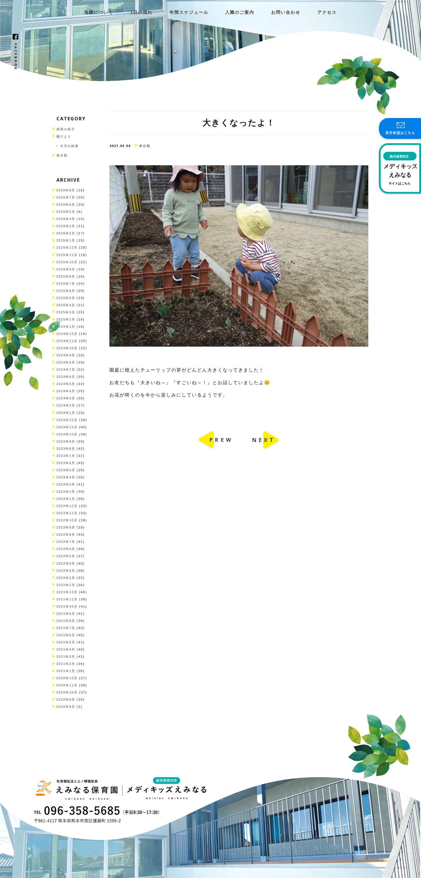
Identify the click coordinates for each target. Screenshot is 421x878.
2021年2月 (65, 663)
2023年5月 (65, 470)
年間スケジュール (189, 12)
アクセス (327, 12)
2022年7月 (65, 541)
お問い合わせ (285, 12)
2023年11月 (67, 427)
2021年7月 (65, 628)
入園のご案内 (239, 12)
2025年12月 (67, 247)
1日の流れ (141, 12)
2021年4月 (65, 649)
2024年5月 (65, 384)
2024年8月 (65, 362)
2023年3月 (65, 484)
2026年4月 (65, 219)
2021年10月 (67, 606)
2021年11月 (67, 599)
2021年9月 (65, 613)
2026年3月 (65, 226)
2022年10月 (67, 520)
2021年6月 (65, 635)
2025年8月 (65, 276)
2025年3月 (65, 312)
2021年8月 (65, 620)
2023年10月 (67, 434)
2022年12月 (67, 506)
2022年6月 (65, 549)
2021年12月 (67, 592)
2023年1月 (65, 498)
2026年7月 (65, 197)
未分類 (62, 155)
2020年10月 (67, 692)
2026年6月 (65, 204)
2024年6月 (65, 376)
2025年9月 (65, 269)
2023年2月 (65, 491)
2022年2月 (65, 578)
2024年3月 (65, 398)
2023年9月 (65, 441)
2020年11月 (67, 685)
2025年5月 (65, 298)
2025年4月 (65, 305)
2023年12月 (67, 420)
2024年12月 (67, 333)
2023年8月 (65, 448)
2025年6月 (65, 290)
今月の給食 (69, 146)
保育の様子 (65, 129)
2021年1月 (65, 671)
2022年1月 (65, 585)
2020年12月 (67, 678)
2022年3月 (65, 570)
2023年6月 (65, 463)
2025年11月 (67, 255)
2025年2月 (65, 319)
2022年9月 (65, 527)
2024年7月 (65, 369)
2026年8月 (65, 190)
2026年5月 (65, 211)
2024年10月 (67, 348)
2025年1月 (65, 326)
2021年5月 (65, 642)
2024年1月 (65, 413)
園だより (63, 136)
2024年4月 (65, 391)
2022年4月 (65, 563)
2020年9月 (65, 699)
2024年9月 (65, 355)
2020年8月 (65, 706)
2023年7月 (65, 455)
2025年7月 (65, 283)
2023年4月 (65, 477)
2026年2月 (65, 233)
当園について (98, 12)
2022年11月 (67, 513)
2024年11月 (67, 341)
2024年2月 (65, 405)
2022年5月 (65, 556)
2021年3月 (65, 656)
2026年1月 (65, 240)
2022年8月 (65, 534)
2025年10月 (67, 262)
